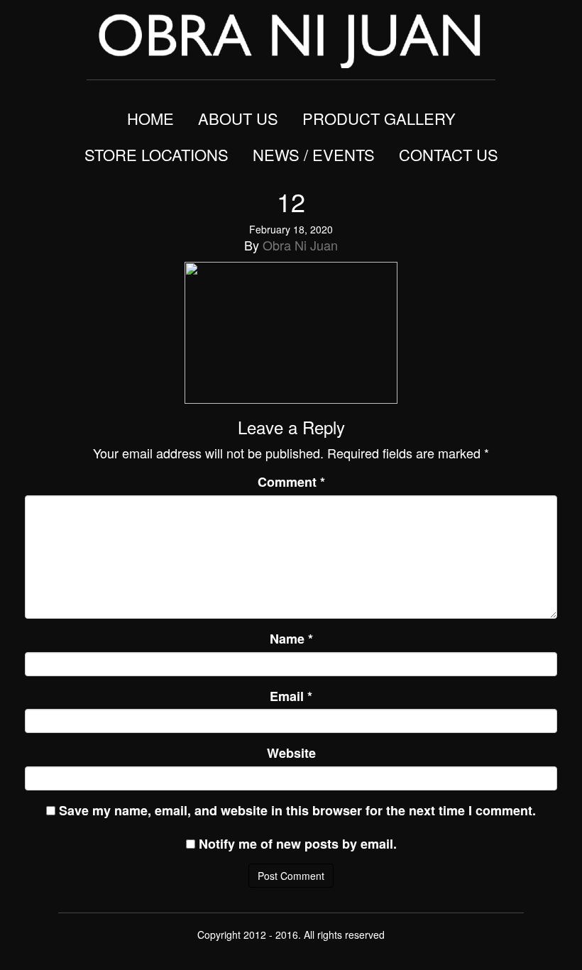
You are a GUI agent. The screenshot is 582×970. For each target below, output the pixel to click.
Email (291, 696)
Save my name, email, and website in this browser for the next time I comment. (297, 811)
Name (291, 639)
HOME (150, 118)
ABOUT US (238, 118)
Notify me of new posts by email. (298, 843)
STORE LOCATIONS (156, 154)
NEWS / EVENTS (314, 154)
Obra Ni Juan (300, 245)
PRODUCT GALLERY (379, 118)
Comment (291, 482)
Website (291, 753)
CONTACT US (448, 154)
